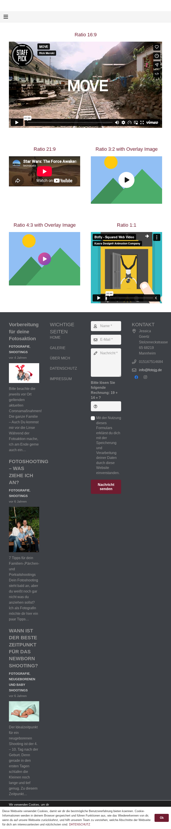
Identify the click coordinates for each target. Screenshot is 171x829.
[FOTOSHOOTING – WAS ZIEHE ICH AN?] (24, 509)
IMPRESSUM (61, 379)
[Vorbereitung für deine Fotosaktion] (24, 366)
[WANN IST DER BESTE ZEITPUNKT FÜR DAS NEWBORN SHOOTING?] (24, 704)
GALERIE (57, 348)
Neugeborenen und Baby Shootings (22, 684)
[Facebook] (136, 377)
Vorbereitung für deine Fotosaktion (24, 331)
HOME (55, 337)
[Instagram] (145, 377)
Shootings (18, 352)
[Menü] (6, 16)
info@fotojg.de (150, 370)
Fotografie (19, 346)
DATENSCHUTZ (63, 368)
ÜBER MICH (60, 358)
